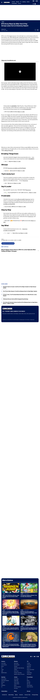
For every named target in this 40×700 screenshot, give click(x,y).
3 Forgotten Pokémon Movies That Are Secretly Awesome (29, 596)
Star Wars (28, 682)
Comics (13, 1)
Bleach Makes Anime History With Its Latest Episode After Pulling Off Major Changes (18, 250)
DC (1, 667)
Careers (21, 694)
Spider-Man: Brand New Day (19, 667)
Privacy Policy (32, 319)
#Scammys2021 (21, 199)
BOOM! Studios (4, 672)
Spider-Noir (29, 666)
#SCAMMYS (31, 158)
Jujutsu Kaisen (16, 683)
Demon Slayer (16, 682)
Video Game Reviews (5, 680)
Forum (19, 3)
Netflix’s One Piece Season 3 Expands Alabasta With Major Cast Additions (29, 613)
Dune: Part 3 (16, 671)
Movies (17, 1)
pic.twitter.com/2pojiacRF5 (9, 230)
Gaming (24, 1)
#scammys (10, 168)
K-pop (2, 121)
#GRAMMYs (14, 106)
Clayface (15, 669)
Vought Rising (29, 672)
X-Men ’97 (28, 667)
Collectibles (14, 3)
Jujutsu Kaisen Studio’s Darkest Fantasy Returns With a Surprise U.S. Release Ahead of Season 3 (28, 645)
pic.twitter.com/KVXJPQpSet (19, 168)
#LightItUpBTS (28, 109)
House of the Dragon (30, 669)
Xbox (2, 683)
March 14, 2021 (21, 111)
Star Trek (28, 683)
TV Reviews (29, 664)
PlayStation (3, 685)
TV (20, 1)
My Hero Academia (17, 686)
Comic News (3, 663)
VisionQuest (29, 674)
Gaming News (3, 678)
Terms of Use (22, 319)
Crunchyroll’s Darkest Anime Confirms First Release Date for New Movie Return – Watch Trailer (20, 303)
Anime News (16, 678)
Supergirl (15, 666)
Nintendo (2, 682)
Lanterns (28, 671)
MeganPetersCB (9, 150)
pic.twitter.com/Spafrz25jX (9, 204)
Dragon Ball (16, 680)
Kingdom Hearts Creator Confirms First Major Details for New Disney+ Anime (19, 287)
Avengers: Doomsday (18, 672)
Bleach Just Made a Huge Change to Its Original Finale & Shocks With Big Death (10, 613)
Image (2, 669)
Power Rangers (29, 685)
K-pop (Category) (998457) (12, 240)
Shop (15, 691)
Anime (28, 1)
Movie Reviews (16, 664)
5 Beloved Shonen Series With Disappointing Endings (15, 299)
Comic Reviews (4, 664)
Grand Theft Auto (30, 686)
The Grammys (19, 240)
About (16, 694)
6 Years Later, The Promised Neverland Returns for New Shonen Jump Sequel (20, 295)
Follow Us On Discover (7, 243)
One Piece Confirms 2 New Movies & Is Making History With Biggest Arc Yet (29, 629)
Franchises (30, 677)
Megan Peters (4, 29)
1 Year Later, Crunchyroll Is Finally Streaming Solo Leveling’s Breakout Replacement (10, 645)
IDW (2, 671)
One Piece (16, 688)
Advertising (10, 694)
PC (1, 686)
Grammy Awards (5, 240)
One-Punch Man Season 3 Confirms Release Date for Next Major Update (20, 291)
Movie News (16, 663)
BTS (29, 147)
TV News (28, 663)
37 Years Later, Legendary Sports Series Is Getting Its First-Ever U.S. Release (10, 629)
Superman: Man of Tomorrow (19, 674)
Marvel (2, 666)
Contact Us (4, 694)
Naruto (15, 685)
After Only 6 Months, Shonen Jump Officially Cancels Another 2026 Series (10, 596)
